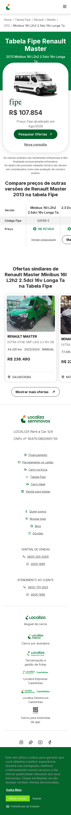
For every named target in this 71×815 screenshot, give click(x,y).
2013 (7, 25)
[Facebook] (49, 743)
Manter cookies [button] (18, 798)
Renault (39, 19)
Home (8, 19)
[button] (35, 564)
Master (51, 19)
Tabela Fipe (23, 19)
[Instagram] (21, 743)
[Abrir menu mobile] (64, 7)
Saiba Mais (14, 790)
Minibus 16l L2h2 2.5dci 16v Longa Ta (39, 25)
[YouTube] (40, 743)
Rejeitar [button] (37, 798)
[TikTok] (30, 743)
